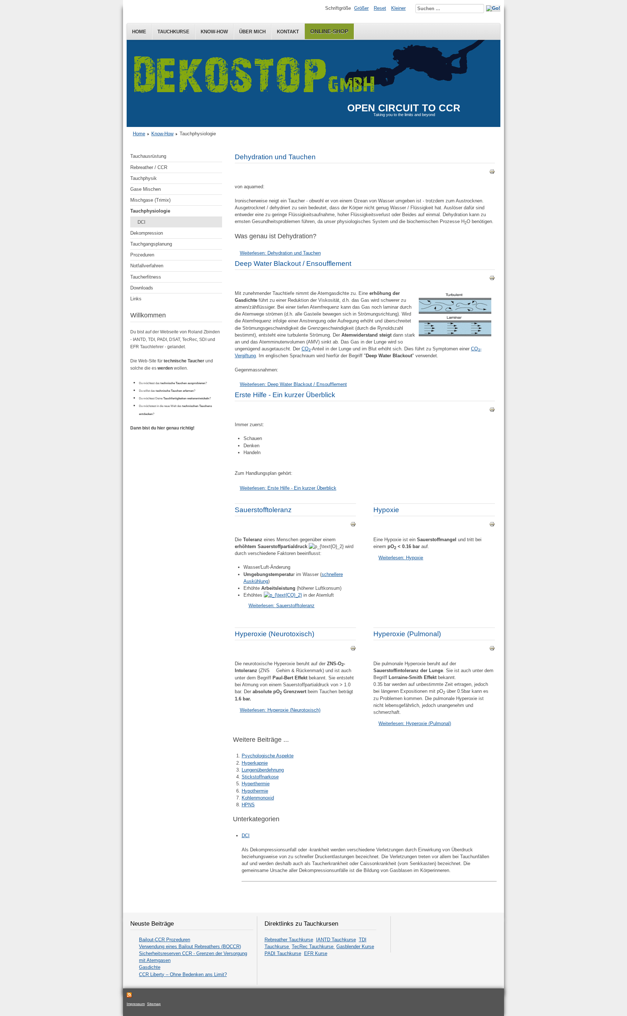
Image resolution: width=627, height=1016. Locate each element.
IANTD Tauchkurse (336, 939)
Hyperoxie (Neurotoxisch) (274, 634)
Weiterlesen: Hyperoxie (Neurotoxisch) (280, 710)
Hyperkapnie (255, 763)
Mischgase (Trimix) (150, 200)
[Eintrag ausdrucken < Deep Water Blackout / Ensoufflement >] (492, 279)
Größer (361, 8)
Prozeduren (142, 255)
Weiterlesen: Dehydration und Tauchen (280, 253)
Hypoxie (386, 510)
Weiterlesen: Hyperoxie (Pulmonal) (414, 723)
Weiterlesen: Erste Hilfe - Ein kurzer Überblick (288, 488)
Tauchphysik (143, 178)
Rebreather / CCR (148, 167)
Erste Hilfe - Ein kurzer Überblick (285, 395)
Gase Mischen (145, 189)
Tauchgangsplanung (151, 244)
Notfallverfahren (146, 265)
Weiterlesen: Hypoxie (400, 557)
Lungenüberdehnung (263, 770)
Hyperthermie (256, 783)
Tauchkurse (173, 31)
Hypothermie (255, 791)
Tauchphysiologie (150, 211)
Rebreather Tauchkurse (289, 939)
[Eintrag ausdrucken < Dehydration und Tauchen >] (492, 173)
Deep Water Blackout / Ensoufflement (293, 263)
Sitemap (154, 1004)
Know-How (214, 31)
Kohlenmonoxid (258, 798)
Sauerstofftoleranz (263, 510)
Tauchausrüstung (148, 156)
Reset (380, 8)
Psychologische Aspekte (268, 755)
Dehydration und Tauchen (275, 157)
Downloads (141, 288)
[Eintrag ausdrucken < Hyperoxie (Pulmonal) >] (492, 649)
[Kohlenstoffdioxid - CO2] (283, 595)
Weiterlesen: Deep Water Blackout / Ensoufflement (293, 384)
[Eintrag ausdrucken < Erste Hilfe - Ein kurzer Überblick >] (492, 411)
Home (139, 31)
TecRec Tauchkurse (313, 946)
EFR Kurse (315, 953)
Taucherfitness (145, 277)
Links (136, 298)
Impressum (136, 1004)
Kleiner (398, 8)
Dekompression (146, 233)
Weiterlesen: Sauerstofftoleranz (282, 605)
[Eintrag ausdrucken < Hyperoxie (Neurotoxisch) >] (353, 649)
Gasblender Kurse (355, 946)
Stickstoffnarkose (260, 777)
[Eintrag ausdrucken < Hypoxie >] (492, 525)
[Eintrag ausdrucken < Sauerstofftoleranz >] (353, 525)
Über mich (252, 31)
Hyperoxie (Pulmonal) (407, 634)
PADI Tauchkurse (283, 953)
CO (306, 348)
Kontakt (288, 31)
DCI (142, 222)
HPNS (248, 804)
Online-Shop (329, 31)
